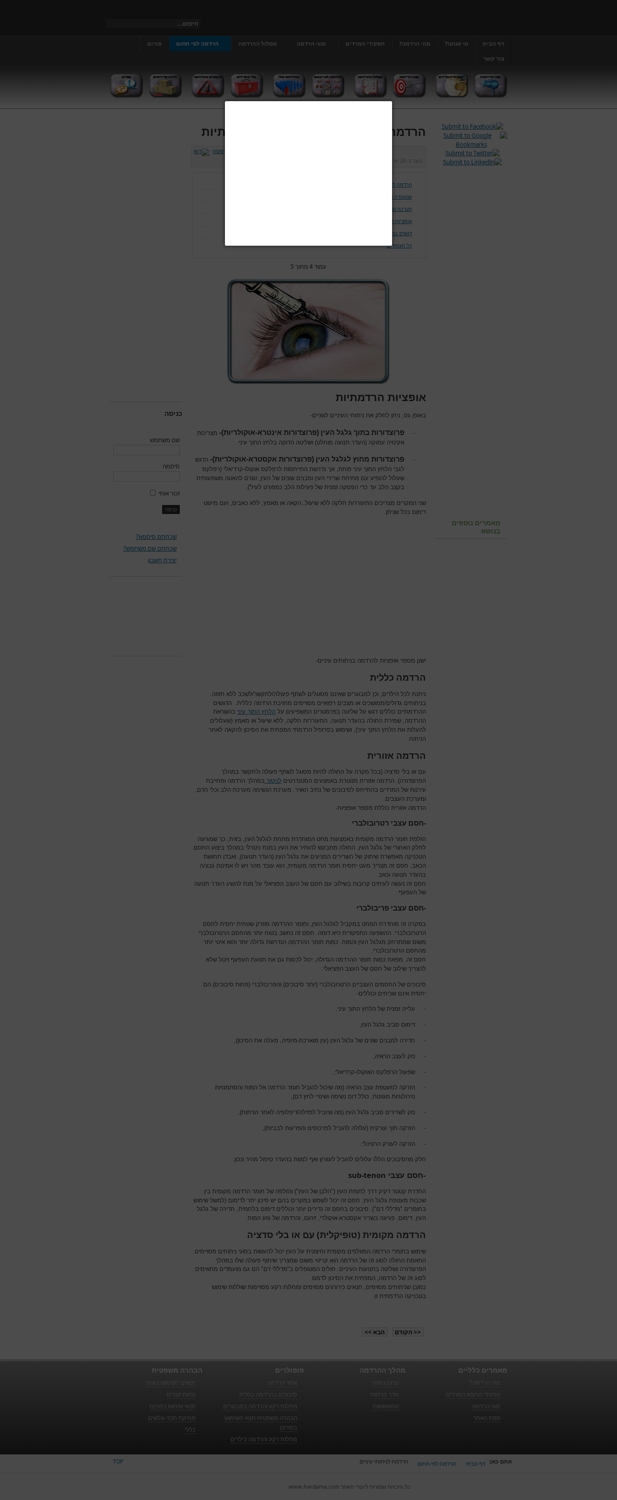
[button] (392, 101)
